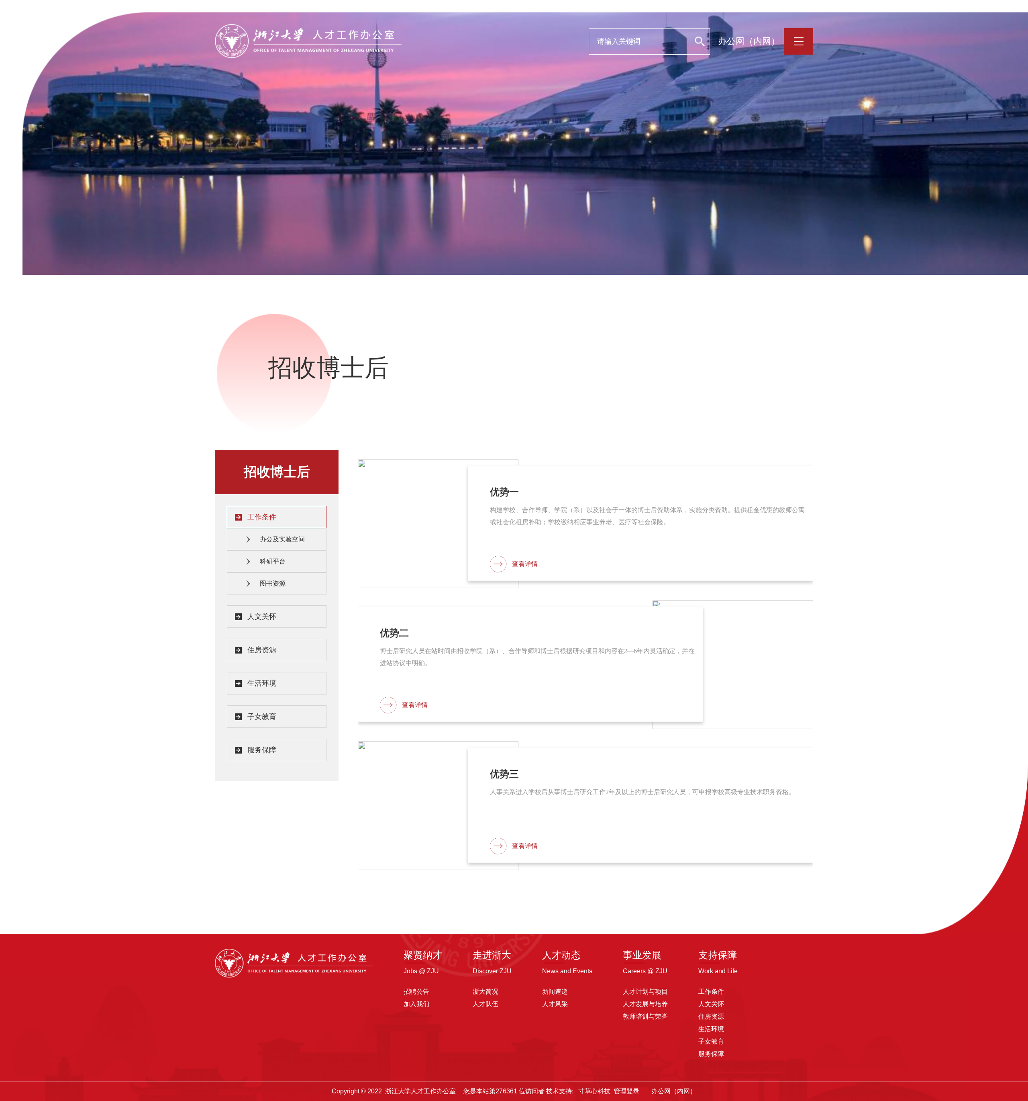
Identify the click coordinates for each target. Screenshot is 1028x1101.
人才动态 (561, 955)
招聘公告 (416, 991)
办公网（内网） (749, 41)
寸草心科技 (594, 1091)
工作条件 (261, 517)
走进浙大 (492, 955)
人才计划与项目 (645, 991)
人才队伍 (485, 1004)
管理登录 (626, 1091)
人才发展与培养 (645, 1004)
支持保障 (717, 955)
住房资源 (261, 650)
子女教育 (261, 717)
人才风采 (555, 1004)
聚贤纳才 (423, 955)
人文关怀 (261, 617)
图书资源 (273, 583)
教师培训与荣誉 (645, 1016)
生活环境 (261, 683)
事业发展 (642, 955)
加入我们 (416, 1004)
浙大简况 (485, 991)
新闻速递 (555, 991)
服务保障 (261, 750)
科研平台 (273, 561)
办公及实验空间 (282, 539)
